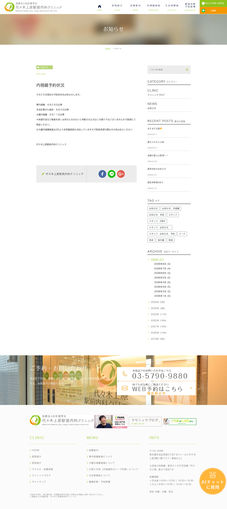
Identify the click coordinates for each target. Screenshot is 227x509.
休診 (151, 240)
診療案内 (94, 450)
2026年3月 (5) (162, 287)
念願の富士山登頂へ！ (157, 155)
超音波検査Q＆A (155, 182)
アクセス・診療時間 (42, 469)
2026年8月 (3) (162, 264)
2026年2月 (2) (162, 291)
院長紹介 (37, 463)
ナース (182, 234)
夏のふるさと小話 (155, 142)
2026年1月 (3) (162, 296)
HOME (107, 48)
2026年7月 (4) (162, 268)
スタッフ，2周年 (157, 221)
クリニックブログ (41, 475)
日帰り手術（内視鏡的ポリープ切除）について (113, 469)
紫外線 (161, 240)
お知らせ (44, 67)
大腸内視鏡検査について (102, 463)
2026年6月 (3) (162, 273)
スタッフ (173, 215)
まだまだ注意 (153, 129)
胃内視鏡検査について (101, 457)
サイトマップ (39, 482)
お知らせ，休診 (156, 215)
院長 (171, 240)
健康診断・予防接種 (99, 482)
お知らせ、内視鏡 (170, 208)
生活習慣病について (99, 475)
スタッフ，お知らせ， (159, 227)
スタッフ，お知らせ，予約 (162, 234)
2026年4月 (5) (162, 282)
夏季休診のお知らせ (156, 169)
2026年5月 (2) (162, 278)
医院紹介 (37, 457)
